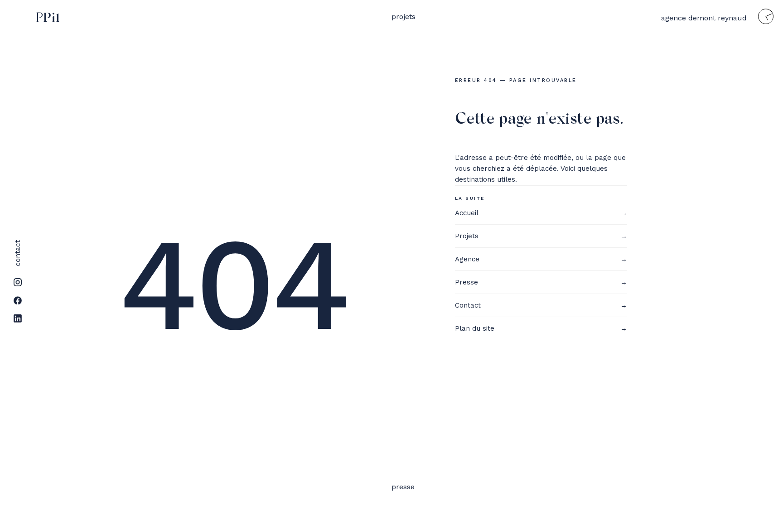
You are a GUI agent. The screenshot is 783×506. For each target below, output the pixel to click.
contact (17, 253)
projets (404, 16)
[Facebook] (18, 300)
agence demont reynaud (704, 18)
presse (403, 486)
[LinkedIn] (18, 318)
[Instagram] (18, 282)
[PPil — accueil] (46, 19)
